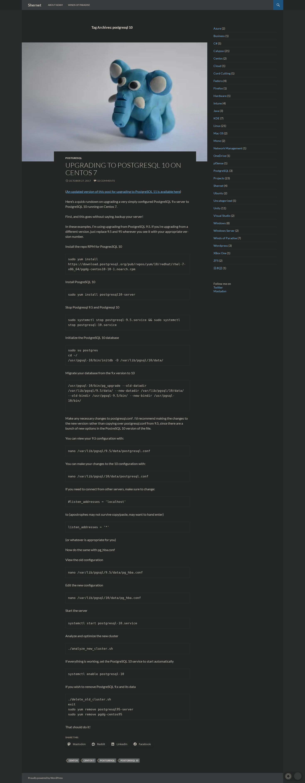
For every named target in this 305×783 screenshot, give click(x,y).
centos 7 (89, 760)
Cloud (217, 66)
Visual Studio (222, 215)
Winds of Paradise (79, 5)
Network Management (228, 148)
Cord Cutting (222, 73)
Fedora (218, 81)
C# (215, 43)
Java (216, 111)
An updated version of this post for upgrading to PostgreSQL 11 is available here (123, 191)
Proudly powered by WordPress (45, 777)
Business (219, 36)
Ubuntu (218, 193)
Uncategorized (223, 200)
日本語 (218, 268)
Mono (217, 140)
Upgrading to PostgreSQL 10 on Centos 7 (123, 169)
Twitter (218, 287)
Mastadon (220, 291)
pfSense (218, 163)
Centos (73, 760)
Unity (217, 208)
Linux (217, 126)
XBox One (220, 253)
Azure (217, 28)
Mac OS (218, 133)
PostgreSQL (73, 158)
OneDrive (220, 155)
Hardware (220, 96)
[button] (293, 776)
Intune (218, 103)
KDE (217, 118)
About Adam (55, 5)
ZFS (216, 260)
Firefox (218, 88)
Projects (219, 178)
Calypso (219, 51)
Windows (220, 223)
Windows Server (224, 230)
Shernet (34, 5)
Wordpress (221, 245)
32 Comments (106, 180)
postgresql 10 (129, 760)
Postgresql (107, 760)
